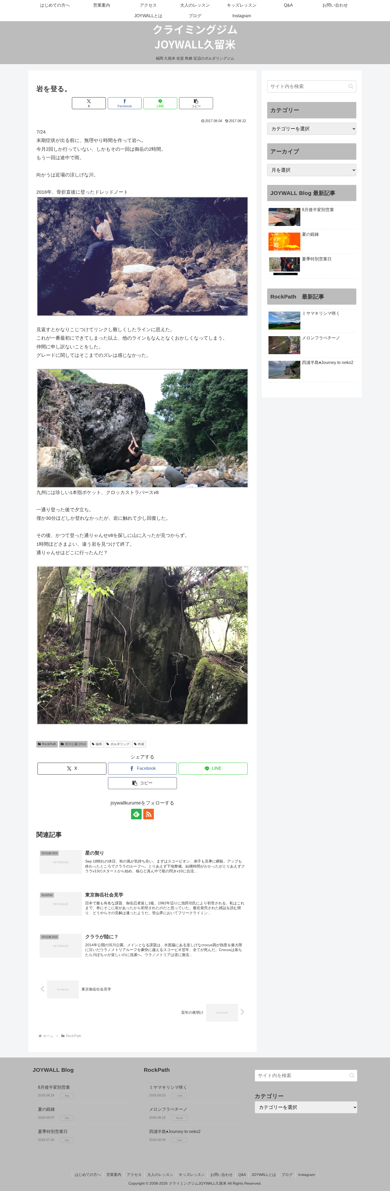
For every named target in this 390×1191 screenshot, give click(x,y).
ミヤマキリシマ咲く (168, 1087)
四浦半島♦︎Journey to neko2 (175, 1131)
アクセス (134, 1174)
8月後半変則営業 (54, 1087)
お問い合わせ (221, 1174)
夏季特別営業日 (53, 1131)
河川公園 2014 (75, 744)
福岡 (99, 744)
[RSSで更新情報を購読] (148, 814)
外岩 (141, 744)
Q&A (242, 1174)
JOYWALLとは (264, 1174)
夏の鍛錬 (46, 1109)
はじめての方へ (88, 1174)
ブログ (287, 1174)
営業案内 (113, 1174)
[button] (196, 103)
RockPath (49, 744)
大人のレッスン (160, 1174)
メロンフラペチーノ (168, 1109)
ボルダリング (119, 744)
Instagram (306, 1174)
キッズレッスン (192, 1174)
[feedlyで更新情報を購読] (136, 814)
